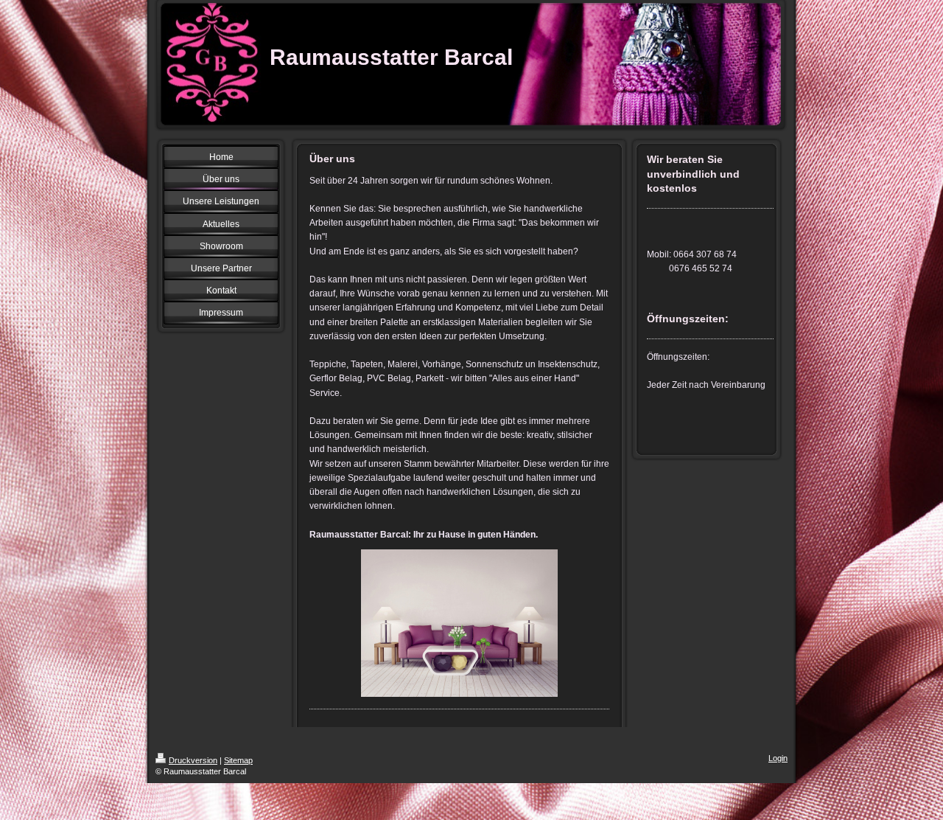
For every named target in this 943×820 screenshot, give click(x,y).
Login (778, 758)
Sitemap (238, 760)
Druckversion (193, 760)
